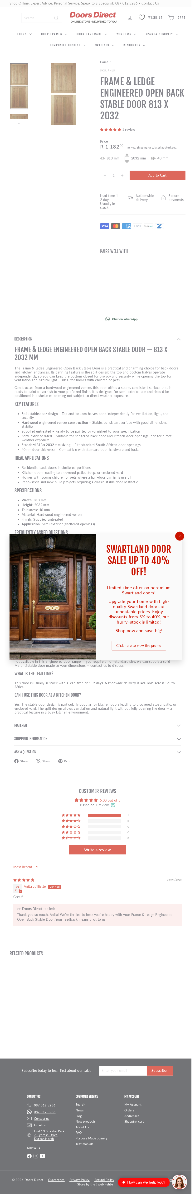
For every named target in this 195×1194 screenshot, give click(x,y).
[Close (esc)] (179, 536)
